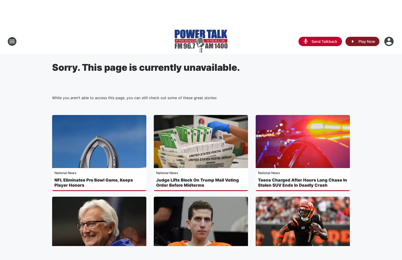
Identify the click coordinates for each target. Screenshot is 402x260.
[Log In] (389, 41)
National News (65, 173)
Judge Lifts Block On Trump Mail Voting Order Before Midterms (197, 183)
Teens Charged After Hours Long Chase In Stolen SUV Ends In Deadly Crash (302, 183)
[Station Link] (201, 41)
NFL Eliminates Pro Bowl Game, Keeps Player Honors (93, 183)
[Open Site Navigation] (12, 41)
